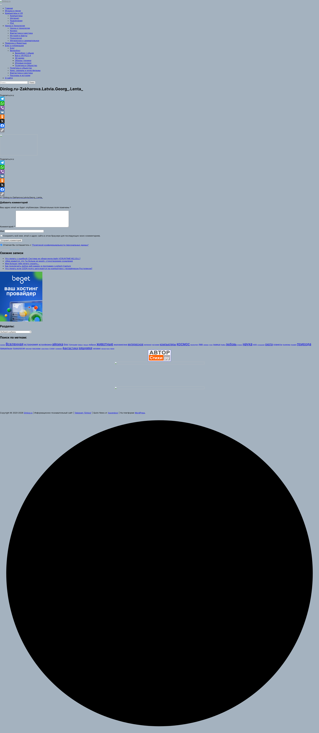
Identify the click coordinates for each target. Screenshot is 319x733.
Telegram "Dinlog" (83, 413)
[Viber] (159, 107)
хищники (85, 348)
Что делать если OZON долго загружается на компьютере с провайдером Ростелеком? (48, 268)
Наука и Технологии (15, 25)
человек (97, 348)
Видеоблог (15, 50)
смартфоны (45, 348)
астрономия (31, 344)
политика (286, 345)
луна (210, 345)
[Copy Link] (159, 130)
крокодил (194, 345)
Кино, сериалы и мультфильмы (25, 70)
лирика (205, 345)
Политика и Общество (26, 65)
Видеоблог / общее (24, 53)
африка (57, 344)
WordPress (140, 413)
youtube (2, 345)
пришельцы (6, 348)
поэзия (293, 345)
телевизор (58, 348)
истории (155, 345)
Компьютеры (16, 15)
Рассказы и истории (20, 75)
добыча (92, 344)
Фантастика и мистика (21, 33)
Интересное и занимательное (24, 40)
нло (255, 344)
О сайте (9, 78)
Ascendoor (113, 413)
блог (66, 344)
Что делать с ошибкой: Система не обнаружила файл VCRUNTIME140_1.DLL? (42, 258)
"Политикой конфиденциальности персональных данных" (60, 245)
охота (269, 344)
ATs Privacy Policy (15, 249)
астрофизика (45, 344)
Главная (9, 8)
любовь (231, 344)
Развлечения (16, 20)
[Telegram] (159, 99)
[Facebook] (159, 125)
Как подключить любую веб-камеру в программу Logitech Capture (38, 266)
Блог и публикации (14, 45)
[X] (159, 121)
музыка (239, 345)
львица (216, 344)
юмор (112, 348)
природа (304, 344)
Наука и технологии (20, 28)
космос (183, 344)
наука (247, 344)
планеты (277, 344)
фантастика (70, 348)
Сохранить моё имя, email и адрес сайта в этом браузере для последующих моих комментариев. (51, 236)
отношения (261, 345)
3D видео (19, 58)
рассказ (29, 348)
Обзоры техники (23, 60)
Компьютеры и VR (14, 13)
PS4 (12, 23)
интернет (148, 345)
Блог (12, 48)
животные (104, 344)
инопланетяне (120, 344)
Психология (16, 38)
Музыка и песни (13, 10)
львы (223, 345)
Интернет (14, 18)
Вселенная (14, 344)
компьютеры (168, 344)
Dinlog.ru (28, 413)
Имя (2, 231)
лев (201, 344)
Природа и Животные (16, 43)
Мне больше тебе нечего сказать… (22, 263)
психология (19, 348)
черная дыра (105, 348)
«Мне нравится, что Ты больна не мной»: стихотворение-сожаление (39, 261)
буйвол (80, 345)
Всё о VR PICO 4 (23, 55)
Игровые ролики (23, 63)
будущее (73, 344)
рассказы (36, 348)
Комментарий (7, 226)
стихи (52, 348)
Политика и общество (21, 68)
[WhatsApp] (159, 103)
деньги (85, 345)
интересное (135, 344)
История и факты (18, 35)
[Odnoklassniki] (159, 116)
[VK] (159, 112)
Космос (13, 30)
